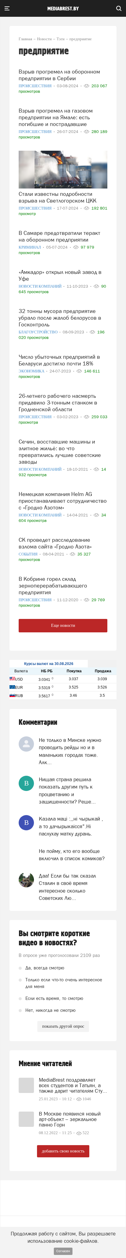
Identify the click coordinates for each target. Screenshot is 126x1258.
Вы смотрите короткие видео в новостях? (54, 938)
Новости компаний (40, 286)
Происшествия (36, 86)
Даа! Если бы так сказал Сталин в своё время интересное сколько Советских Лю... (67, 887)
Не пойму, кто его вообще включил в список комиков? (72, 854)
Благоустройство (38, 332)
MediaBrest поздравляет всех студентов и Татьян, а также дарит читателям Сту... (73, 1085)
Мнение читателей (45, 1063)
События (29, 554)
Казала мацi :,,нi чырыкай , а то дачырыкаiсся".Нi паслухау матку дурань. (71, 826)
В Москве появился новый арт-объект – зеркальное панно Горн (70, 1119)
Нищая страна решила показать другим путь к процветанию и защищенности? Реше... (67, 790)
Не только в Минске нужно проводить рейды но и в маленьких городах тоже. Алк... (70, 751)
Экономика (32, 371)
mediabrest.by (63, 9)
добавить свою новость (63, 1151)
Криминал (30, 247)
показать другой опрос (63, 1026)
